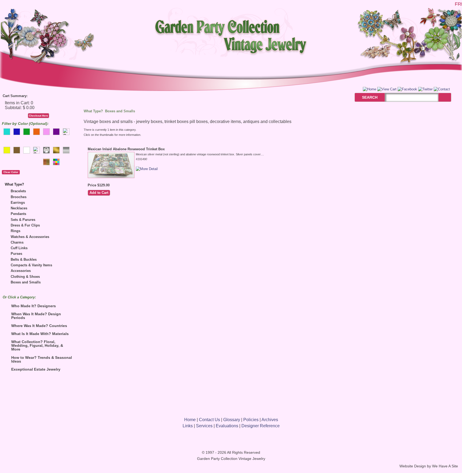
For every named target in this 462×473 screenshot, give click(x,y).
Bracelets (18, 191)
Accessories (21, 271)
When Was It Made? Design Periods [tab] (36, 316)
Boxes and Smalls (26, 282)
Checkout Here (38, 115)
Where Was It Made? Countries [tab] (39, 326)
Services (204, 426)
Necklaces (19, 208)
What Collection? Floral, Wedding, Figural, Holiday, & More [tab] (37, 345)
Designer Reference (260, 426)
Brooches (18, 197)
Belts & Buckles (24, 259)
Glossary (231, 419)
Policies (251, 419)
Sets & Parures (23, 220)
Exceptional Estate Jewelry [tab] (35, 369)
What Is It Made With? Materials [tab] (40, 334)
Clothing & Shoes (25, 277)
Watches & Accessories (30, 237)
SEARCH (364, 97)
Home (190, 419)
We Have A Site (445, 466)
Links (188, 426)
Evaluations (227, 426)
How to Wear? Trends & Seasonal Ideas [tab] (41, 359)
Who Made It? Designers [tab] (33, 306)
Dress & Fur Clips (25, 225)
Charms (17, 242)
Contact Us (209, 419)
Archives (269, 419)
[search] (445, 97)
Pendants (18, 214)
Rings (15, 231)
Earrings (18, 203)
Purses (16, 254)
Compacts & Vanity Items (31, 265)
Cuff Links (19, 248)
